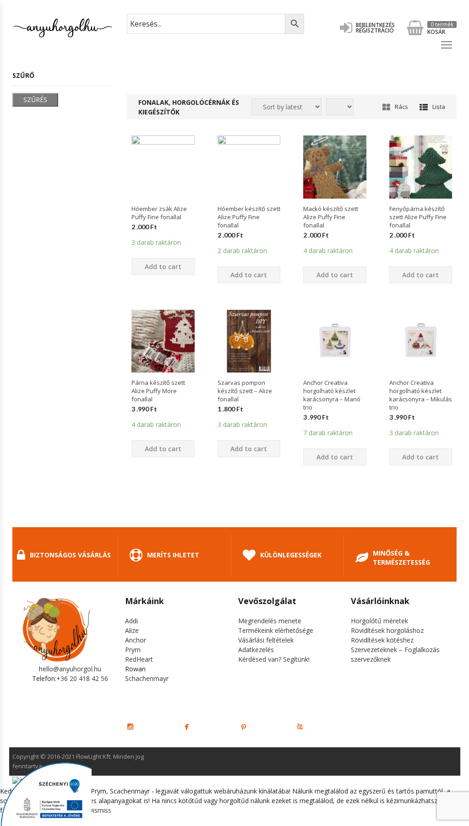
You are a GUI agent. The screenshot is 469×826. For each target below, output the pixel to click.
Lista (438, 107)
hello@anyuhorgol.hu (70, 668)
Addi (131, 620)
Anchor (135, 640)
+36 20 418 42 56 (82, 678)
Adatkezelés (256, 649)
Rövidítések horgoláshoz (387, 630)
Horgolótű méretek (379, 620)
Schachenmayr (147, 678)
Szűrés (35, 99)
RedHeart (139, 659)
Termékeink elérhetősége (275, 630)
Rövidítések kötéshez (382, 640)
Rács (401, 107)
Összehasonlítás (163, 214)
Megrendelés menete (269, 620)
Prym (133, 649)
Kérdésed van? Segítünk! (274, 659)
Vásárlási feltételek (266, 640)
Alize (132, 630)
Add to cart (163, 266)
